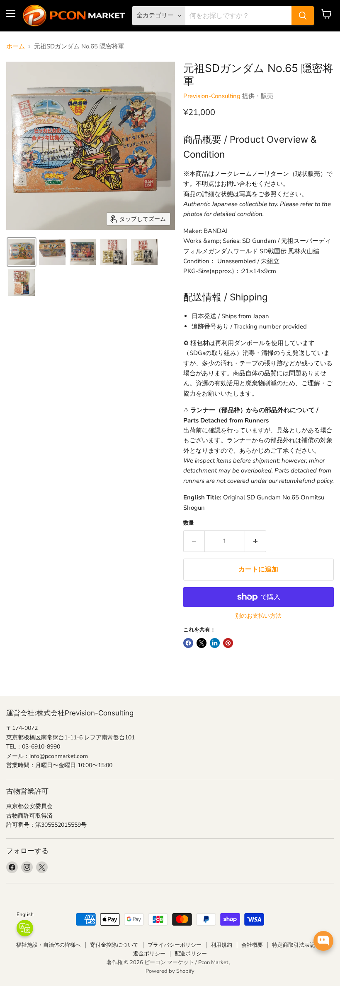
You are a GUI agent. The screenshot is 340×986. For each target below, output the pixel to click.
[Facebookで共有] (188, 643)
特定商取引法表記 (293, 945)
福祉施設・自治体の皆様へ (48, 945)
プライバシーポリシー (175, 945)
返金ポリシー (149, 953)
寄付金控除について (114, 945)
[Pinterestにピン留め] (228, 643)
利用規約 (221, 945)
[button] (21, 252)
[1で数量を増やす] (255, 541)
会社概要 (252, 945)
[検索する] (302, 15)
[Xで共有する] (201, 643)
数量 (188, 523)
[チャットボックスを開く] (323, 941)
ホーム (15, 46)
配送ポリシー (191, 953)
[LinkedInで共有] (215, 643)
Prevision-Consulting (211, 96)
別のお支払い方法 (258, 616)
